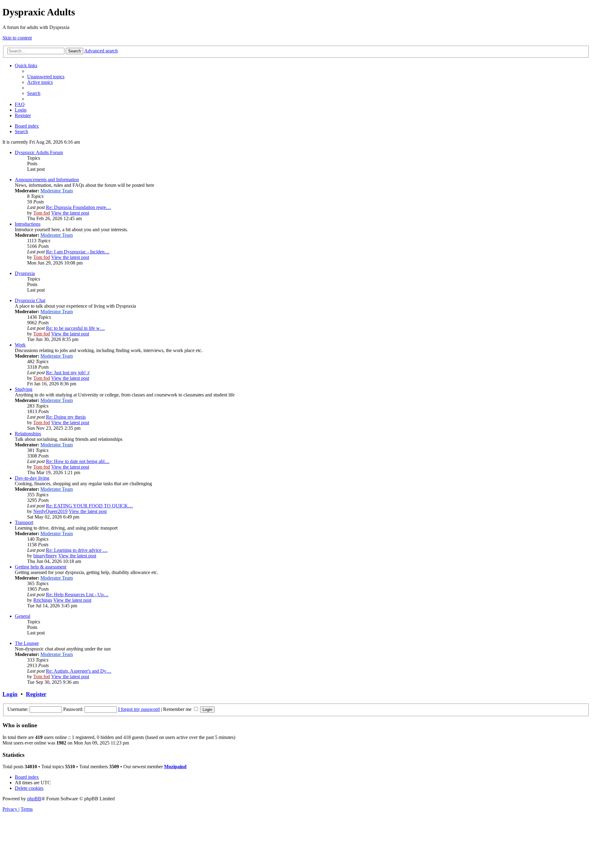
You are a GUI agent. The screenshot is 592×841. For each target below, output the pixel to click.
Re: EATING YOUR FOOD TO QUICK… (89, 505)
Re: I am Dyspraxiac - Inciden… (77, 251)
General (22, 616)
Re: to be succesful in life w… (75, 328)
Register (36, 694)
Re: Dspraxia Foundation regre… (78, 207)
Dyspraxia (25, 273)
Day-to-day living (32, 478)
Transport (24, 522)
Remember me (178, 709)
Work (20, 344)
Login (10, 694)
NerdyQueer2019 (50, 511)
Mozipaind (175, 766)
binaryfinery (45, 555)
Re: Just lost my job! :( (68, 372)
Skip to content (17, 37)
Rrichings (42, 600)
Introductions (27, 224)
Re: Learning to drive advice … (77, 550)
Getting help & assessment (40, 566)
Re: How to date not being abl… (77, 461)
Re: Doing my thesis (66, 417)
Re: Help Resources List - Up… (77, 594)
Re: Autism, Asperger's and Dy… (78, 671)
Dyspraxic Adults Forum (39, 152)
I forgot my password (139, 709)
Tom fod (41, 212)
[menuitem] (45, 76)
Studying (23, 389)
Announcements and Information (47, 179)
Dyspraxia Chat (30, 300)
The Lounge (27, 643)
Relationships (28, 433)
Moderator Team (56, 190)
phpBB (34, 798)
